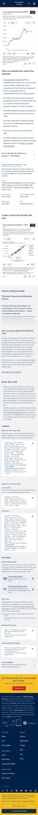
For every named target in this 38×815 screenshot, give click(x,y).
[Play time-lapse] (4, 53)
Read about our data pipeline (11, 372)
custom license (18, 710)
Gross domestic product (12, 80)
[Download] (25, 63)
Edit (29, 22)
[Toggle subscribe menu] (34, 3)
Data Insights (6, 745)
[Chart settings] (33, 23)
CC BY (4, 64)
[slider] (14, 53)
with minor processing (21, 187)
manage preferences (29, 801)
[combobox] (29, 3)
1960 (9, 53)
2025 (32, 53)
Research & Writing (8, 773)
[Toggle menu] (4, 3)
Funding (22, 745)
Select (28, 239)
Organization (24, 741)
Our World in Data (19, 3)
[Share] (29, 63)
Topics (4, 736)
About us (23, 736)
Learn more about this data (20, 59)
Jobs (21, 754)
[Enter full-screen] (33, 63)
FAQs (9, 717)
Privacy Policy (16, 801)
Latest (4, 755)
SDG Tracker (6, 759)
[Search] (29, 3)
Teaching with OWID (8, 764)
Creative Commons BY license (15, 412)
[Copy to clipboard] (30, 443)
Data (3, 741)
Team (21, 750)
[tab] (5, 22)
